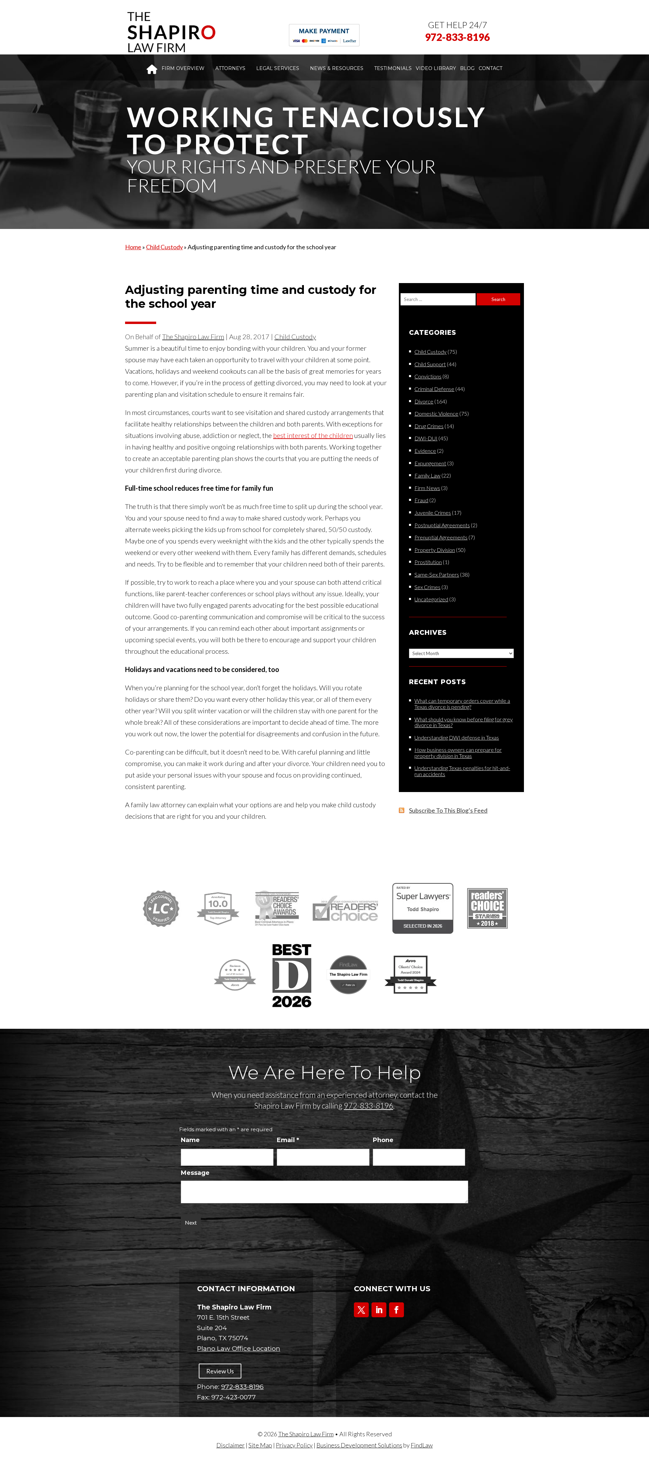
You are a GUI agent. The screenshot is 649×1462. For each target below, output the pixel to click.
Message (195, 1173)
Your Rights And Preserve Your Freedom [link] (281, 176)
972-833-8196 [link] (457, 37)
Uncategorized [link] (431, 599)
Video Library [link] (436, 68)
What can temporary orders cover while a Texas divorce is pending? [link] (462, 703)
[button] (361, 1309)
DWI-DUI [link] (425, 438)
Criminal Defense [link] (434, 389)
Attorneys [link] (230, 68)
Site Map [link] (260, 1445)
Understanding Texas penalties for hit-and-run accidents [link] (462, 771)
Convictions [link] (427, 376)
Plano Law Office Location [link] (238, 1348)
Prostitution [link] (428, 562)
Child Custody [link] (295, 336)
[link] (170, 32)
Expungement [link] (430, 463)
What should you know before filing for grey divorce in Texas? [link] (463, 722)
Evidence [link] (425, 450)
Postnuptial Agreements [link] (442, 525)
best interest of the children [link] (313, 435)
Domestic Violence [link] (436, 413)
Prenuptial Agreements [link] (440, 537)
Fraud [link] (421, 500)
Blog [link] (467, 68)
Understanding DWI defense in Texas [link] (456, 737)
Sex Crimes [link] (427, 587)
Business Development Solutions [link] (359, 1445)
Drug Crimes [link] (428, 426)
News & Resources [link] (336, 68)
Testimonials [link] (393, 68)
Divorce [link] (423, 401)
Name (190, 1140)
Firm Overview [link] (183, 68)
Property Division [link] (434, 550)
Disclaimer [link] (230, 1445)
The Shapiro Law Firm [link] (193, 336)
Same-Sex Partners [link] (436, 574)
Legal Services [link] (277, 68)
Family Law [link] (427, 475)
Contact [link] (490, 68)
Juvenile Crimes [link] (432, 512)
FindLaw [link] (422, 1445)
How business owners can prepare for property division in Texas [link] (458, 752)
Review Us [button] (220, 1371)
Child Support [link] (430, 364)
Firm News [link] (427, 488)
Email (288, 1140)
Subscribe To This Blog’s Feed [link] (448, 810)
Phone (383, 1140)
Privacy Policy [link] (294, 1445)
